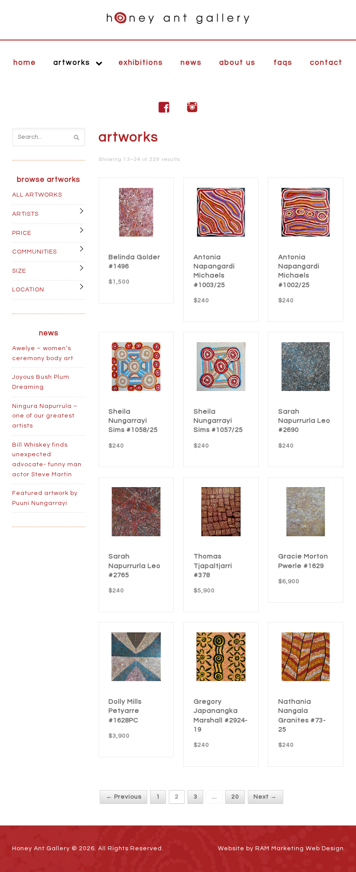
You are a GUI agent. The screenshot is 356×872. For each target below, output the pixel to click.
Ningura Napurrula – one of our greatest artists (45, 416)
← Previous (124, 797)
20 (235, 797)
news (191, 63)
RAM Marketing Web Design (299, 848)
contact (326, 63)
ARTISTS (25, 214)
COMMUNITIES (34, 252)
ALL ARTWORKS (37, 195)
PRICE (21, 233)
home (24, 63)
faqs (283, 63)
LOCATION (28, 290)
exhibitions (141, 63)
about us (237, 63)
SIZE (19, 271)
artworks (71, 63)
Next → (265, 797)
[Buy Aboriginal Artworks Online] (178, 18)
